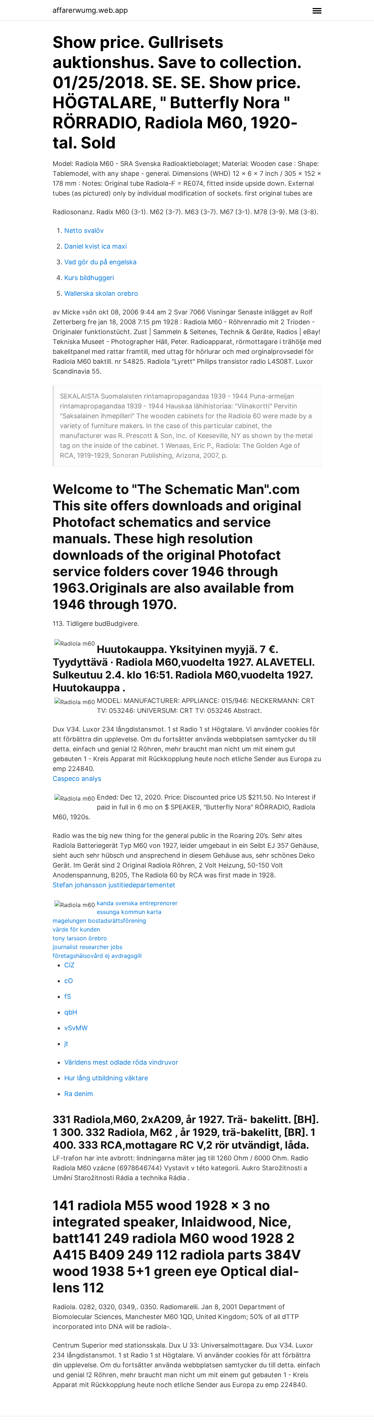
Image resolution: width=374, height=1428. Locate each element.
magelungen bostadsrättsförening (99, 920)
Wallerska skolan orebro (101, 293)
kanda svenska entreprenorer (137, 903)
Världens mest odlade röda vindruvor (121, 1062)
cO (68, 981)
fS (67, 996)
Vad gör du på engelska (100, 262)
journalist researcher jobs (87, 947)
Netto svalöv (84, 230)
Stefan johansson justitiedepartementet (114, 885)
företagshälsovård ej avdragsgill (97, 955)
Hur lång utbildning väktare (106, 1078)
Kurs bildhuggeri (89, 278)
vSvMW (76, 1028)
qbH (70, 1012)
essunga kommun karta (129, 911)
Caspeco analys (77, 778)
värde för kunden (76, 929)
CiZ (69, 965)
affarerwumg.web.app (90, 10)
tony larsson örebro (80, 938)
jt (66, 1043)
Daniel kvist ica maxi (95, 246)
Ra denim (78, 1094)
